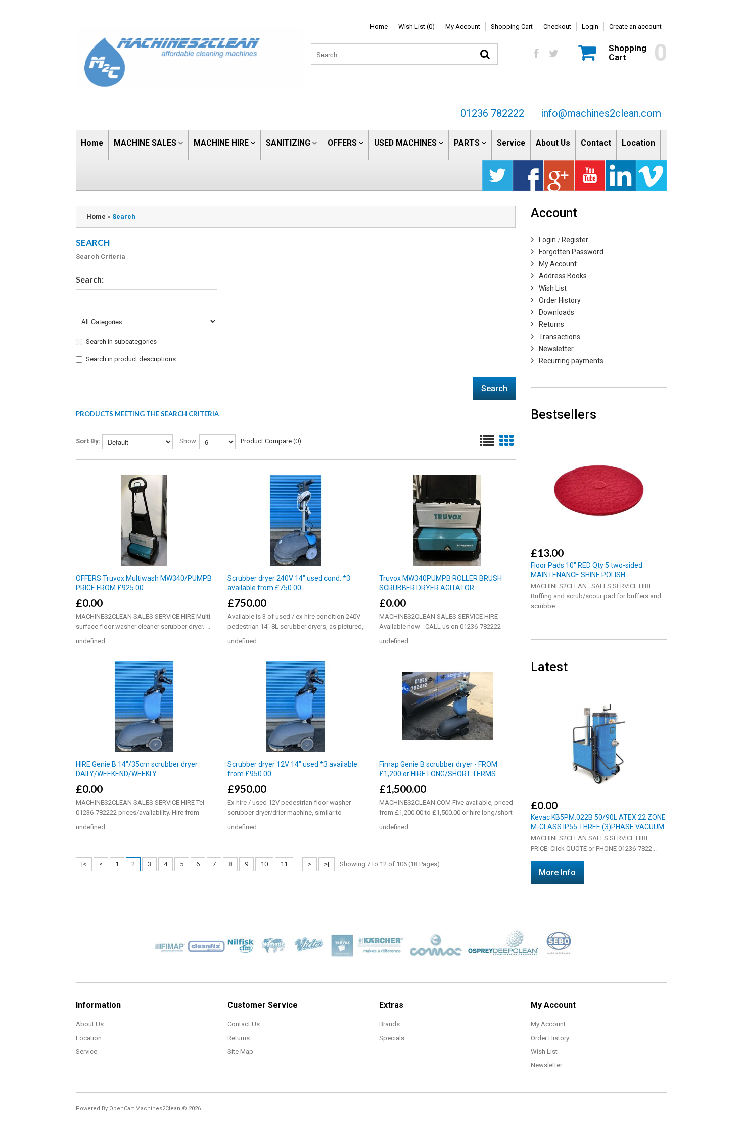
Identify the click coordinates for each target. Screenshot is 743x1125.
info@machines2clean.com (601, 113)
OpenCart (121, 1108)
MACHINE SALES (145, 143)
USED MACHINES (405, 143)
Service (511, 143)
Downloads (556, 312)
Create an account (635, 26)
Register (575, 240)
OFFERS (342, 143)
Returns (551, 324)
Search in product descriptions (131, 359)
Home (379, 26)
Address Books (563, 276)
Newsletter (556, 349)
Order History (560, 300)
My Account (462, 26)
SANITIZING (288, 143)
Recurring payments (571, 361)
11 (284, 864)
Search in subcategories (121, 341)
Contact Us (243, 1024)
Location (638, 143)
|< (83, 864)
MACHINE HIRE (221, 143)
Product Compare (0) (271, 441)
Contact (596, 143)
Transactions (559, 337)
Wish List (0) (416, 26)
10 (264, 864)
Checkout (557, 26)
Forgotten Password (571, 252)
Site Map (240, 1051)
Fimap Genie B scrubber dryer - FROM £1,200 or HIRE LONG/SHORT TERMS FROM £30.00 (438, 773)
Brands (389, 1024)
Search (123, 216)
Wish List (553, 288)
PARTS (467, 143)
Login (590, 26)
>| (326, 864)
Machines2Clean (157, 1108)
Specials (391, 1038)
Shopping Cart (512, 26)
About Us (553, 143)
